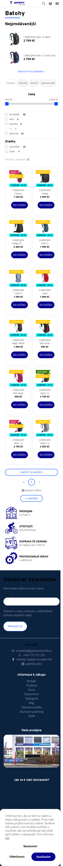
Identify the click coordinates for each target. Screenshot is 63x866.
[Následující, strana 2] (31, 482)
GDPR (31, 716)
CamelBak (17, 146)
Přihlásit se (15, 626)
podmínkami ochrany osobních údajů (28, 613)
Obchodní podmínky (31, 712)
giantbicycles (34, 664)
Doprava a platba (32, 707)
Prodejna (31, 685)
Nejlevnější (22, 83)
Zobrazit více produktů (30, 71)
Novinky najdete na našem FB (34, 659)
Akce (13, 119)
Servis (31, 690)
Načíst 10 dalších (32, 472)
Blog (31, 703)
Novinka (15, 123)
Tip (12, 128)
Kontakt (31, 681)
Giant (14, 151)
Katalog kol (31, 698)
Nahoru (33, 498)
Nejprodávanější (48, 83)
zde (7, 838)
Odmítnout (17, 856)
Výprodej (16, 133)
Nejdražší (34, 83)
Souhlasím (43, 857)
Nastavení (30, 846)
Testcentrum (31, 694)
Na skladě (17, 114)
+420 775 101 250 (34, 655)
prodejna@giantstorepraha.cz (34, 651)
